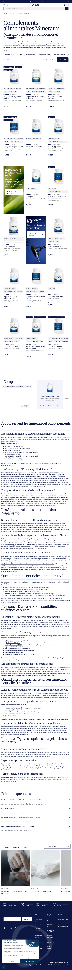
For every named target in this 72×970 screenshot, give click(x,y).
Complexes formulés (38, 929)
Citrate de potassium (55, 296)
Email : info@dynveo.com (63, 925)
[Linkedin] (11, 928)
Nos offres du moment (39, 949)
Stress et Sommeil (44, 54)
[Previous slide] (3, 1)
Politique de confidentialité (42, 965)
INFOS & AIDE (49, 915)
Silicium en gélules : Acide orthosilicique (35, 347)
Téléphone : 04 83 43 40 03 (63, 920)
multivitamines (8, 777)
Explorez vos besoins (38, 920)
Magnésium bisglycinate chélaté (13, 97)
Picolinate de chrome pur (35, 146)
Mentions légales (28, 965)
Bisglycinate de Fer (55, 246)
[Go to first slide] (68, 1)
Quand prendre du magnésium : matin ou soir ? (15, 892)
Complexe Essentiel (55, 346)
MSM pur (29, 196)
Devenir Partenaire (50, 936)
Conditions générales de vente (59, 965)
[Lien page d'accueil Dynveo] (36, 5)
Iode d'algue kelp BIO (11, 246)
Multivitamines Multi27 (57, 196)
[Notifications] (7, 5)
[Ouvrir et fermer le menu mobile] (4, 5)
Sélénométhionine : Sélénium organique (11, 297)
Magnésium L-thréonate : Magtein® (35, 97)
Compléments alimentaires (16, 13)
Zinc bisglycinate (54, 146)
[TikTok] (15, 928)
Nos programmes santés (38, 935)
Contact (60, 914)
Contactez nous (50, 925)
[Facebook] (8, 928)
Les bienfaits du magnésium (41, 891)
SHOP (36, 914)
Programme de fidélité (50, 931)
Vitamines (19, 54)
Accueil (5, 13)
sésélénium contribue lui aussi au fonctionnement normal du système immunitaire (27, 564)
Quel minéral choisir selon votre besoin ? (18, 386)
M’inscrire (27, 919)
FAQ (48, 921)
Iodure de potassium (11, 346)
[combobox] (36, 8)
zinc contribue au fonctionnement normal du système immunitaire (24, 556)
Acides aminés (30, 54)
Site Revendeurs (50, 941)
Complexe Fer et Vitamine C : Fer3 (35, 297)
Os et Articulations (59, 54)
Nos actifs (38, 925)
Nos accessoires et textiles (39, 942)
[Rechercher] (66, 8)
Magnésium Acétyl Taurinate (55, 97)
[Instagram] (4, 928)
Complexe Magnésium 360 (14, 146)
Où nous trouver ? (49, 947)
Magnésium (8, 54)
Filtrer (61, 60)
